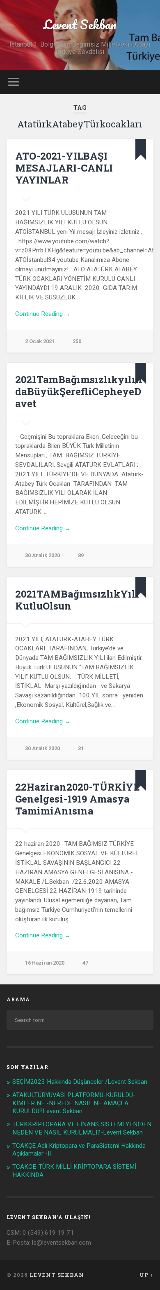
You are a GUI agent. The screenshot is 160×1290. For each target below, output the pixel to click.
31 (81, 748)
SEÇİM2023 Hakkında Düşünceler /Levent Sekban (79, 1081)
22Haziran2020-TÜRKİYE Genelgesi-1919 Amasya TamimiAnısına (77, 798)
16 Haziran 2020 (44, 963)
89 (81, 555)
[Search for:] (80, 1020)
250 (77, 341)
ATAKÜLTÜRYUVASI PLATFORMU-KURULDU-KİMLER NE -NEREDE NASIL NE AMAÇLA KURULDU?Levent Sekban (73, 1103)
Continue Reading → (43, 314)
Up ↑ (146, 1274)
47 (85, 963)
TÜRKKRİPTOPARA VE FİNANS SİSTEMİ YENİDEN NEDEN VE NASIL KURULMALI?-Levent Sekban (81, 1128)
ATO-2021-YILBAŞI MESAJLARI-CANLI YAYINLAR (64, 167)
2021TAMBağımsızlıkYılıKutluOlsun (77, 599)
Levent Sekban (79, 24)
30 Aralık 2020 (42, 555)
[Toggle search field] (147, 82)
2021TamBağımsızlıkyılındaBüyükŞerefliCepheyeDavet (78, 391)
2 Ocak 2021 (40, 341)
